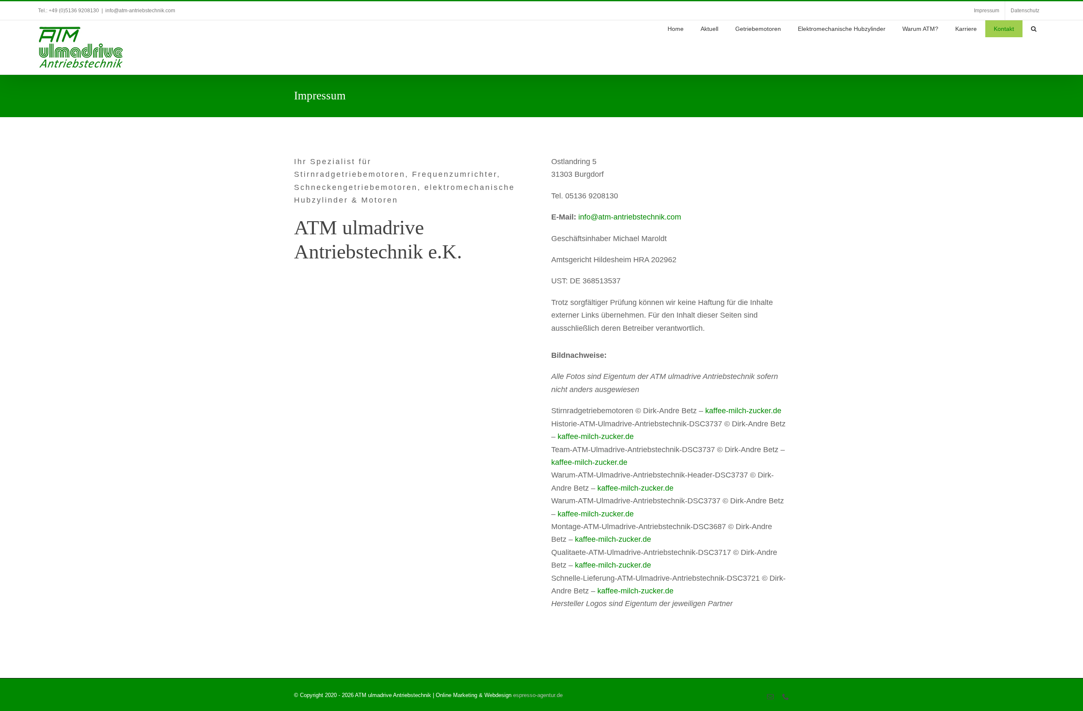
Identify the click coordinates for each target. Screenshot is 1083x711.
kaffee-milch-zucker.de (743, 410)
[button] (1034, 28)
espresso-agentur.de (538, 695)
